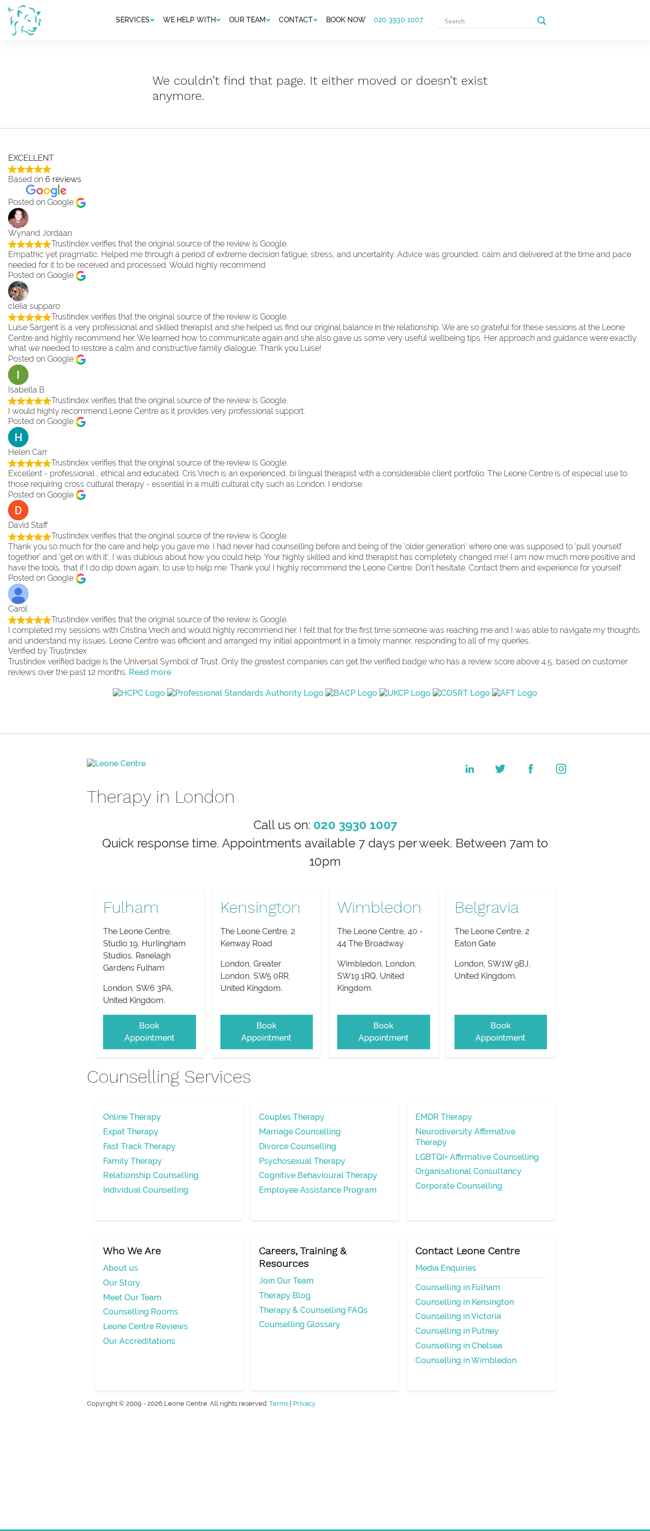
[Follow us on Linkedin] (470, 769)
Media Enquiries (445, 1268)
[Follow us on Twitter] (500, 769)
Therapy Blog (285, 1295)
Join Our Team (286, 1281)
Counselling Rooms (140, 1311)
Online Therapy (132, 1117)
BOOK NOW (346, 20)
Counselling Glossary (299, 1324)
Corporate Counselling (458, 1186)
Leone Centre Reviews (145, 1326)
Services (133, 20)
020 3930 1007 (398, 20)
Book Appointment (149, 1032)
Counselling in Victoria (458, 1316)
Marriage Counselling (300, 1131)
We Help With (189, 20)
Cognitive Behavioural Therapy (318, 1175)
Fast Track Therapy (139, 1146)
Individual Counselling (145, 1190)
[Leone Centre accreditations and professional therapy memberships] (325, 693)
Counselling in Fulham (457, 1287)
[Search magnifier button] (542, 21)
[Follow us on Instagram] (561, 769)
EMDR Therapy (443, 1117)
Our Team (247, 20)
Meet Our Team (132, 1297)
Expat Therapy (130, 1131)
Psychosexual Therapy (302, 1161)
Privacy (304, 1403)
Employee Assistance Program (318, 1190)
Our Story (121, 1283)
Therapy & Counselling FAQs (313, 1310)
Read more (150, 672)
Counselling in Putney (457, 1331)
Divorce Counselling (297, 1146)
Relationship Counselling (151, 1175)
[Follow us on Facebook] (531, 769)
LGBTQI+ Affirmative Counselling (477, 1157)
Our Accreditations (139, 1341)
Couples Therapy (291, 1117)
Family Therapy (132, 1161)
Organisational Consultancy (468, 1171)
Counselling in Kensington (464, 1302)
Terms (278, 1403)
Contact (296, 20)
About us (120, 1268)
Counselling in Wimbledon (465, 1360)
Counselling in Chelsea (458, 1345)
